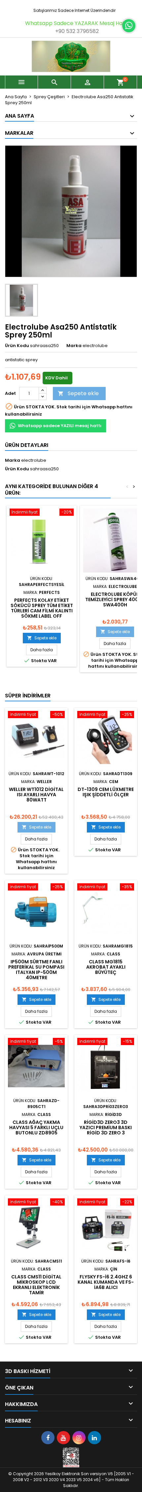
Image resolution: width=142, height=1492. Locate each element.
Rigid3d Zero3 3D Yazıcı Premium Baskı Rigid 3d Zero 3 (106, 1127)
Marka (74, 346)
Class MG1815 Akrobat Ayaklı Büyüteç (105, 967)
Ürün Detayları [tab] (26, 445)
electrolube (33, 460)
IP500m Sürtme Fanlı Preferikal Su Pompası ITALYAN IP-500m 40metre (36, 969)
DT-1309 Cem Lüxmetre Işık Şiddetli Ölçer (106, 792)
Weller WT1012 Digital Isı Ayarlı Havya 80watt (36, 794)
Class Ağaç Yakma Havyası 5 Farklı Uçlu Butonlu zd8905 (36, 1127)
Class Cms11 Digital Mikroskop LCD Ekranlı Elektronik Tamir (36, 1284)
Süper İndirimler (28, 695)
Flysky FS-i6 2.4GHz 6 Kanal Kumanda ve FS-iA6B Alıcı (106, 1282)
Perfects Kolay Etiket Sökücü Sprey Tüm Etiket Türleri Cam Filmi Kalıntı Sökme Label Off (42, 608)
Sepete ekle (78, 393)
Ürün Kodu (17, 346)
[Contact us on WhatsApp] (128, 25)
